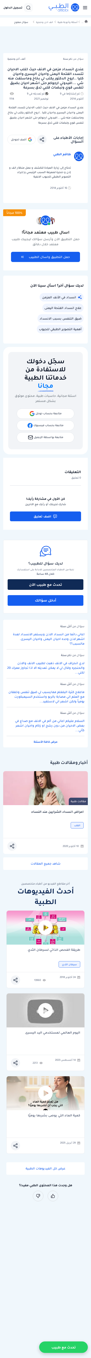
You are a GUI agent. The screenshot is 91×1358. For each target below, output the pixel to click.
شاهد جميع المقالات (46, 863)
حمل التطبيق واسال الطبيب (49, 257)
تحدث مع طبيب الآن (45, 584)
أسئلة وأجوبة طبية (67, 22)
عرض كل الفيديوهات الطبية (45, 1168)
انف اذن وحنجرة (44, 22)
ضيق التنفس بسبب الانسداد (60, 318)
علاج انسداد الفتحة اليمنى (62, 308)
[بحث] (28, 7)
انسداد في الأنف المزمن (59, 297)
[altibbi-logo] (64, 8)
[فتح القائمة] (84, 7)
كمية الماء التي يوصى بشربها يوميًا (54, 1115)
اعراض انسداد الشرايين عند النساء (57, 811)
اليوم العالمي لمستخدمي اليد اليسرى (52, 1033)
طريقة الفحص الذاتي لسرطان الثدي (54, 950)
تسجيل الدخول (12, 8)
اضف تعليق (42, 516)
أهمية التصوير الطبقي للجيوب (60, 329)
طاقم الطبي (62, 154)
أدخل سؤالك (45, 600)
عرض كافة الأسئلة (46, 742)
